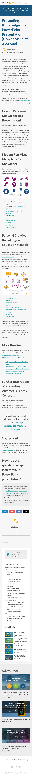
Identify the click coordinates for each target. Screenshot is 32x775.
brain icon (9, 300)
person (21, 202)
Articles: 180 (16, 530)
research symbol (11, 220)
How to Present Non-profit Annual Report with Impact (20, 656)
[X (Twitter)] (26, 511)
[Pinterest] (12, 511)
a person (20, 206)
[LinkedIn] (5, 511)
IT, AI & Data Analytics (14, 579)
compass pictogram (12, 302)
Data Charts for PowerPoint (15, 602)
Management (11, 584)
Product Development (13, 590)
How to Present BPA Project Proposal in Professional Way (19, 645)
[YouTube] (12, 767)
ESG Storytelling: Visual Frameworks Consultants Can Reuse (20, 640)
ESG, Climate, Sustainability (15, 572)
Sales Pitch (10, 595)
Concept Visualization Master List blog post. (16, 425)
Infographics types (10, 600)
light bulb (8, 305)
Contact (12, 759)
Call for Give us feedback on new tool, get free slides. (16, 10)
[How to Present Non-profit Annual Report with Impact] (9, 657)
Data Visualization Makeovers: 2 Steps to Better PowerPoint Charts (20, 635)
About (6, 759)
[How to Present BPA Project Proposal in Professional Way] (9, 646)
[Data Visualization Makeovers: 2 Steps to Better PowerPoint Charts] (9, 634)
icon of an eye (10, 316)
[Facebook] (19, 511)
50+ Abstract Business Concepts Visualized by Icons (18, 555)
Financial (9, 574)
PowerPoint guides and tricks (16, 616)
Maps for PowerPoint (13, 609)
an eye (12, 215)
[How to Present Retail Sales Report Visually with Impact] (9, 651)
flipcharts (9, 222)
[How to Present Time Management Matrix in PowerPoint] (16, 709)
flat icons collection (22, 169)
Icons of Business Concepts (10, 52)
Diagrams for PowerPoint (14, 604)
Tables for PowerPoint (14, 611)
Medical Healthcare (13, 588)
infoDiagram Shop (22, 759)
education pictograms (12, 307)
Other (6, 614)
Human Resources (12, 577)
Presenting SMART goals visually (16, 366)
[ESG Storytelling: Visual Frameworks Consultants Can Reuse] (9, 640)
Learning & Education (13, 581)
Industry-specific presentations (14, 570)
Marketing (10, 586)
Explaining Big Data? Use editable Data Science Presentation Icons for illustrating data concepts (17, 371)
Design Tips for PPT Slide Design (15, 567)
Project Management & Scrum (16, 593)
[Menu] (29, 3)
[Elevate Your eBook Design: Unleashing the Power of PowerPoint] (16, 735)
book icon (9, 314)
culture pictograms (11, 227)
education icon (10, 225)
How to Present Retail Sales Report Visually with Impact (20, 651)
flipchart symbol (11, 298)
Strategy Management (14, 597)
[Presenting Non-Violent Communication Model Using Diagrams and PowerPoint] (16, 682)
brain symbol (10, 218)
